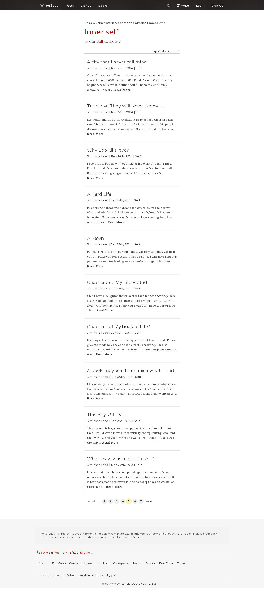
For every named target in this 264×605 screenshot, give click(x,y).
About (43, 563)
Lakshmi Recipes (90, 575)
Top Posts (159, 51)
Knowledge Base (97, 563)
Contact (75, 563)
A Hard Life (99, 194)
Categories (121, 563)
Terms (181, 563)
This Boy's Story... (105, 414)
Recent (173, 51)
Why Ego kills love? (108, 150)
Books (137, 563)
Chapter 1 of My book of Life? (118, 326)
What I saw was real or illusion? (121, 458)
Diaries (151, 563)
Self (100, 41)
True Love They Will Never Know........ (125, 106)
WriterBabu (49, 5)
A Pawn (95, 238)
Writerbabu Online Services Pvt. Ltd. (139, 584)
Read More (122, 89)
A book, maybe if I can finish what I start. (131, 370)
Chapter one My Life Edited (117, 282)
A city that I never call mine (117, 62)
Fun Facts (166, 563)
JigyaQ (111, 575)
